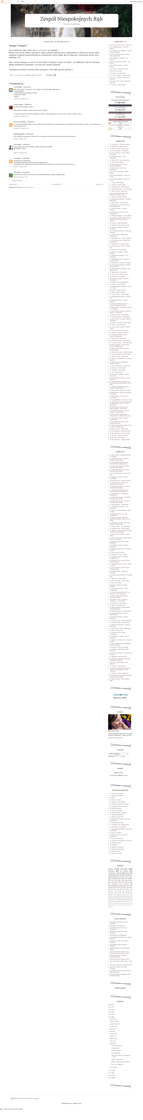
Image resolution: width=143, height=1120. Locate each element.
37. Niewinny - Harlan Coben (118, 578)
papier (123, 905)
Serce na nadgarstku (117, 1064)
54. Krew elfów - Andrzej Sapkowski (120, 628)
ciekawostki (127, 899)
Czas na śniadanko (116, 1045)
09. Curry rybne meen (116, 810)
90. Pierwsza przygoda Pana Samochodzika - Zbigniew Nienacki (120, 415)
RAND (123, 892)
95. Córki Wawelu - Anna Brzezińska (120, 431)
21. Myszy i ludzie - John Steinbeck (120, 526)
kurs (124, 877)
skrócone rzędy (112, 896)
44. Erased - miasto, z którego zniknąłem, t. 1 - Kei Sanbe (118, 600)
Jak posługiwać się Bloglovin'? (118, 935)
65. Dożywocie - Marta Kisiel (118, 338)
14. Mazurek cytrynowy (116, 822)
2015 (109, 1012)
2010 (109, 1075)
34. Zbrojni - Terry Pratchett (118, 249)
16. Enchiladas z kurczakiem (118, 827)
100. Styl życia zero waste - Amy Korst (121, 45)
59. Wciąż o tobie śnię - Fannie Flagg (120, 322)
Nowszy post (13, 184)
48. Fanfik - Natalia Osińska (117, 290)
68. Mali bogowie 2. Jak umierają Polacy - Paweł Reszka (119, 345)
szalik (122, 878)
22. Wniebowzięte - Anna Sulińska (119, 528)
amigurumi (112, 903)
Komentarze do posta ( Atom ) (25, 187)
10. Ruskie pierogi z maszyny (118, 812)
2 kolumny (129, 901)
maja (111, 1036)
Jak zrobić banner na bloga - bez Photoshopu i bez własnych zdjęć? (120, 952)
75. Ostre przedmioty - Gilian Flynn (120, 365)
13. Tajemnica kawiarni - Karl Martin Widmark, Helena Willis (120, 497)
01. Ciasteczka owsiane (116, 793)
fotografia (110, 901)
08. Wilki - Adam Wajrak (116, 162)
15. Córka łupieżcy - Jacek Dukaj (119, 504)
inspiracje (115, 898)
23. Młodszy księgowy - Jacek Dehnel (120, 215)
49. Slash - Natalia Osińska (117, 292)
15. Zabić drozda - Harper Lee (118, 191)
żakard (109, 906)
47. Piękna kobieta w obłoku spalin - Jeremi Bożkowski (120, 608)
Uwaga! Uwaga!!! (116, 1050)
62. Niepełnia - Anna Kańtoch (118, 656)
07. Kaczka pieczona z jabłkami (119, 806)
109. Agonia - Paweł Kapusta (118, 73)
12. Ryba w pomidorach (117, 817)
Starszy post (99, 184)
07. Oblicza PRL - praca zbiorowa (119, 160)
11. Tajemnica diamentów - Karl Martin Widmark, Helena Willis (119, 490)
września (112, 1026)
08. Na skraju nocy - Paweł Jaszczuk (120, 480)
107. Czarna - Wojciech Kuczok (119, 69)
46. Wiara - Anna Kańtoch (117, 605)
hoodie (112, 905)
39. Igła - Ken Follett (115, 582)
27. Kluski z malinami (116, 853)
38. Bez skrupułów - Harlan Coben (119, 580)
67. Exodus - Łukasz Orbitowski (119, 673)
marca (112, 1041)
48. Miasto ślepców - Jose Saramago (120, 611)
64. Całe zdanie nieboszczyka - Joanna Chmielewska (119, 335)
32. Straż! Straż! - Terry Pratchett (119, 244)
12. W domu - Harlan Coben (118, 184)
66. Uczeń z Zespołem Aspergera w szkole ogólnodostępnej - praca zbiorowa (120, 669)
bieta (15, 158)
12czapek (126, 884)
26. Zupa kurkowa (115, 851)
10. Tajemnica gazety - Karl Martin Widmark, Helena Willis (120, 487)
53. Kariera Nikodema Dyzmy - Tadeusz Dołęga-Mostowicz (119, 304)
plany (117, 901)
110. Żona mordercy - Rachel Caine (120, 75)
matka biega (18, 122)
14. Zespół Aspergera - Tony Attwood (121, 189)
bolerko (124, 903)
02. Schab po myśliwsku (116, 795)
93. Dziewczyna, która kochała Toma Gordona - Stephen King (120, 426)
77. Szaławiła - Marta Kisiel (117, 370)
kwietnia (112, 1038)
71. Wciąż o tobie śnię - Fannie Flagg (120, 354)
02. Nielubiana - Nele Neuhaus (118, 146)
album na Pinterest (39, 50)
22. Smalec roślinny (115, 842)
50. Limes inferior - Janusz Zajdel (119, 294)
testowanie (119, 885)
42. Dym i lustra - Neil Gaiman (118, 274)
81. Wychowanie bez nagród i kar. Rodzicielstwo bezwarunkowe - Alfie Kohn (120, 383)
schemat (117, 887)
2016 (109, 1009)
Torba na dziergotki (117, 1059)
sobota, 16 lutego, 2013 (21, 177)
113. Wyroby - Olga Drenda (118, 84)
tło (121, 899)
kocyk (111, 889)
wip (129, 889)
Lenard (16, 87)
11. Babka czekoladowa (117, 814)
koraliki (119, 891)
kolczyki (110, 887)
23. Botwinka (113, 844)
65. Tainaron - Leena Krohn (118, 666)
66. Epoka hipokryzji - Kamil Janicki (120, 340)
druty (110, 869)
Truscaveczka (114, 731)
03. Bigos (112, 797)
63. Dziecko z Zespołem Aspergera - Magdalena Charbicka (120, 659)
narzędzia (115, 884)
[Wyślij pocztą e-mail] (47, 75)
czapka (110, 875)
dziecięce (111, 871)
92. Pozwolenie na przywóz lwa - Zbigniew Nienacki (119, 422)
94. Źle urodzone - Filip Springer (119, 429)
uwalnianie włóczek (115, 873)
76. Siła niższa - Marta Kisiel (118, 368)
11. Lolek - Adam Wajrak (117, 182)
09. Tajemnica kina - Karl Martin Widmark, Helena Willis (119, 483)
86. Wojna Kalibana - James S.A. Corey (121, 399)
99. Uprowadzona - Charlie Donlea (120, 439)
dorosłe (123, 869)
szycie (122, 882)
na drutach (124, 871)
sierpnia (112, 1029)
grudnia (112, 1019)
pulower (123, 901)
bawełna (118, 903)
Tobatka (16, 104)
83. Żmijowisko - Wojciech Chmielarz (120, 390)
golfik (109, 898)
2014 (109, 1014)
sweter (119, 880)
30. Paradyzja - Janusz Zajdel (118, 554)
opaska (127, 891)
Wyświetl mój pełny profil (115, 737)
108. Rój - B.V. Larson (116, 71)
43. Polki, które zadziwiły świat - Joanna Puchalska (119, 596)
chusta (130, 877)
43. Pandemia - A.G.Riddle (117, 276)
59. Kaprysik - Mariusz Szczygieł (119, 647)
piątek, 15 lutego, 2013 (20, 138)
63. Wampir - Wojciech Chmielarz (119, 332)
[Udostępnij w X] (52, 75)
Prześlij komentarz (17, 180)
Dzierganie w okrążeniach (117, 925)
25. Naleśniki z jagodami (117, 849)
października (113, 1024)
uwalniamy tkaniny (113, 892)
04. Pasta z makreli (115, 800)
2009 (109, 1077)
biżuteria (127, 896)
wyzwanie (110, 891)
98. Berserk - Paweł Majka (117, 437)
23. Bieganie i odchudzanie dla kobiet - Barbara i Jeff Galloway (121, 531)
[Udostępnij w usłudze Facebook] (55, 75)
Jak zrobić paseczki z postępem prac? (121, 964)
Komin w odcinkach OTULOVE (120, 125)
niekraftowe (128, 880)
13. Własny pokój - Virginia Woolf (119, 186)
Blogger (79, 1103)
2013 (109, 1017)
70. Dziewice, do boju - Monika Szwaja (121, 352)
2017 (109, 1007)
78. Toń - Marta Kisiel (116, 372)
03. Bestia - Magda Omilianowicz (119, 148)
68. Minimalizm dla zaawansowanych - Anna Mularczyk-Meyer (121, 676)
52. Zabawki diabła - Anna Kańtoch (120, 622)
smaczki (116, 899)
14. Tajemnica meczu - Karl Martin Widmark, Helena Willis (120, 501)
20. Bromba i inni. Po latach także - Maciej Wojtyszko (120, 205)
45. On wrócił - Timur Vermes (118, 603)
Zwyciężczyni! (115, 1048)
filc (109, 905)
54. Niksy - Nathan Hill (116, 630)
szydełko (129, 878)
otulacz (117, 889)
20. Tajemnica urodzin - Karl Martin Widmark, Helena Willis (120, 523)
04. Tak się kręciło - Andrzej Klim (119, 150)
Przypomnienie (115, 1053)
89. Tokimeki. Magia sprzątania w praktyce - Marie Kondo (119, 411)
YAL (118, 877)
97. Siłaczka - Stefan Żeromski (118, 435)
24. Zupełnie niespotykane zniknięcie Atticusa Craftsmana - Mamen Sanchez (120, 219)
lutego (112, 1043)
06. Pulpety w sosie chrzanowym (119, 804)
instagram (118, 905)
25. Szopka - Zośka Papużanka (118, 223)
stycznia (112, 1067)
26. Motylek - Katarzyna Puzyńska (119, 225)
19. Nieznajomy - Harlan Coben (119, 202)
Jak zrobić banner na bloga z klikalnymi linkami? (118, 956)
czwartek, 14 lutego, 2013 (21, 98)
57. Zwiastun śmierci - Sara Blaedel (120, 317)
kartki (128, 898)
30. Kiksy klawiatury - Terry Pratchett (120, 238)
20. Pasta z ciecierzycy (116, 838)
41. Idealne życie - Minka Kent (118, 272)
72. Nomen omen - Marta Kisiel (119, 356)
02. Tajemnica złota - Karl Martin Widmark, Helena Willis (119, 459)
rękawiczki (114, 882)
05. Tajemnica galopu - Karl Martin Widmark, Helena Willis (120, 470)
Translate (122, 756)
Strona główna (56, 184)
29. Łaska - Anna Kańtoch (117, 552)
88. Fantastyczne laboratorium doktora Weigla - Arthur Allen (119, 407)
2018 (109, 1004)
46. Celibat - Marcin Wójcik (117, 284)
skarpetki (110, 885)
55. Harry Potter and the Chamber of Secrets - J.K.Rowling (120, 311)
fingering (119, 894)
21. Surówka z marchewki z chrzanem (121, 840)
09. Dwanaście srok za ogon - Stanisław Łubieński (118, 165)
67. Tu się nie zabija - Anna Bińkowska (121, 342)
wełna (124, 887)
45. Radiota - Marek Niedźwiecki (119, 282)
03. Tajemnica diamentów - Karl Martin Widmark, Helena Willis (119, 463)
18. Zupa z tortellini (115, 832)
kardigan (122, 898)
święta (130, 887)
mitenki (110, 899)
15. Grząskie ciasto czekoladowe (119, 824)
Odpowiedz (27, 87)
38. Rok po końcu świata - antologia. (120, 262)
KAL (112, 880)
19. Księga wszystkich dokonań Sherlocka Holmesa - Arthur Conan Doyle (120, 519)
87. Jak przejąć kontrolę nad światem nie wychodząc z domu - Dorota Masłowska (121, 403)
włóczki (118, 875)
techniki (124, 889)
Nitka (15, 172)
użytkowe (114, 878)
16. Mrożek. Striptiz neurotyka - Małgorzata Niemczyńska (119, 194)
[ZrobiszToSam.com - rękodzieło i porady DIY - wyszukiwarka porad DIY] (120, 699)
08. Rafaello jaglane (115, 808)
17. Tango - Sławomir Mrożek (118, 197)
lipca (111, 1031)
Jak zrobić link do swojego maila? (119, 959)
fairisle (129, 903)
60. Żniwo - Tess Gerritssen (117, 324)
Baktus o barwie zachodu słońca (120, 1061)
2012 (109, 1070)
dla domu (127, 885)
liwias (16, 144)
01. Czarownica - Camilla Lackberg (120, 144)
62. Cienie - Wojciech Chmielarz (119, 330)
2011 (109, 1073)
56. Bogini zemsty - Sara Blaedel (119, 314)
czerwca (112, 1033)
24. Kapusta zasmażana (117, 847)
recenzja (129, 905)
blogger (130, 882)
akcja (127, 873)
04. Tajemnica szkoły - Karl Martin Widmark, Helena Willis (119, 466)
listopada (112, 1021)
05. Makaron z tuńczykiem (117, 802)
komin (127, 894)
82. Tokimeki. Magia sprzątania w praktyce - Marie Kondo (119, 387)
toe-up (121, 896)
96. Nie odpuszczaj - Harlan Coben (120, 433)
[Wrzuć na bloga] (50, 75)
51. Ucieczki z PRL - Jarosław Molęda (120, 620)
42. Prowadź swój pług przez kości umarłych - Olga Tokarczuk (120, 592)
